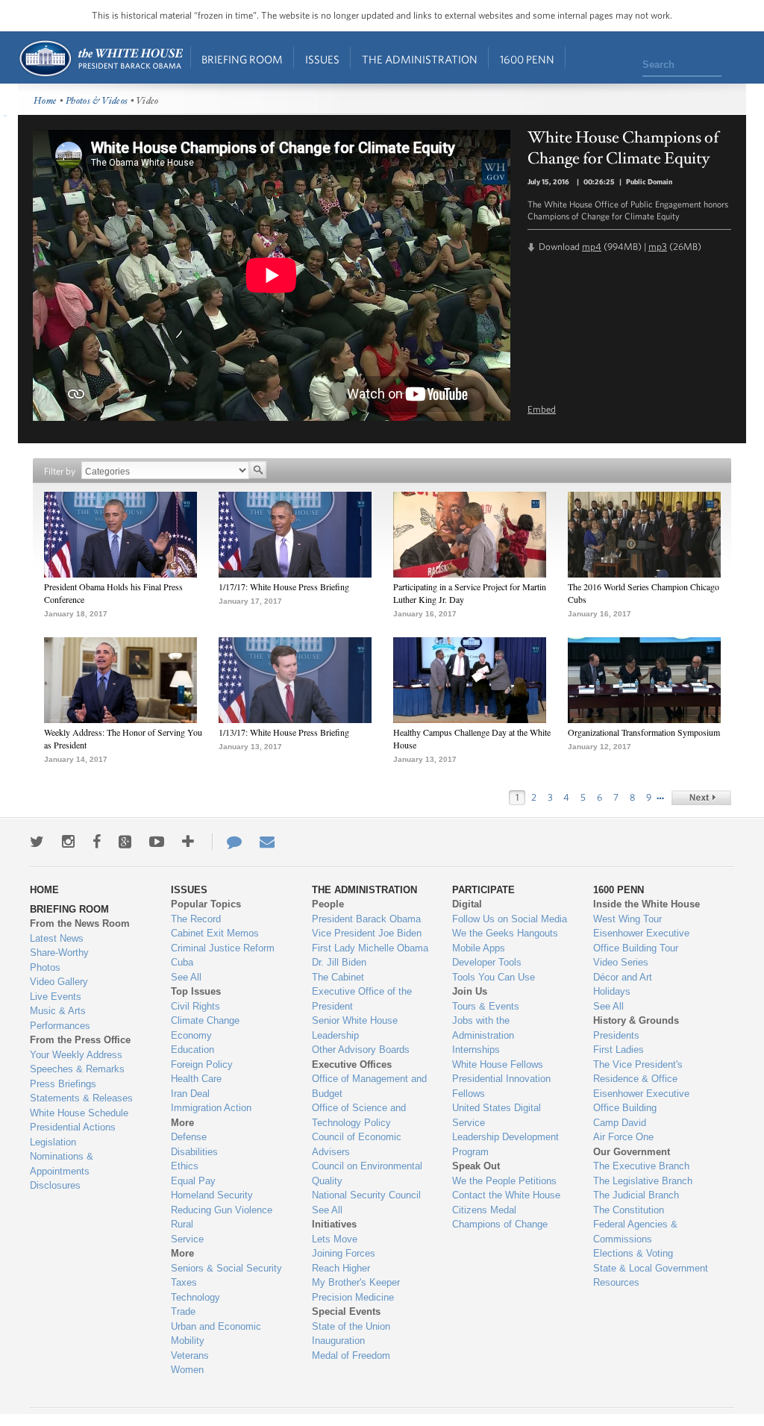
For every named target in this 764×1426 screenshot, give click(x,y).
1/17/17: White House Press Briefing (284, 586)
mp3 (657, 246)
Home (100, 58)
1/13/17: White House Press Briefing (284, 732)
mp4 (591, 246)
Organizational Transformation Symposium (644, 732)
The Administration (420, 59)
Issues (322, 59)
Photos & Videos (97, 101)
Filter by (59, 471)
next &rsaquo (701, 797)
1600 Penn (527, 59)
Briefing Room (242, 59)
